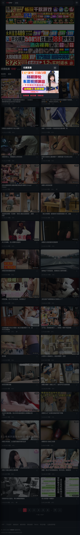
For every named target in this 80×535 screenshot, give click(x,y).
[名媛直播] (40, 267)
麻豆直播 (33, 95)
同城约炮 (40, 95)
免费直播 (26, 95)
